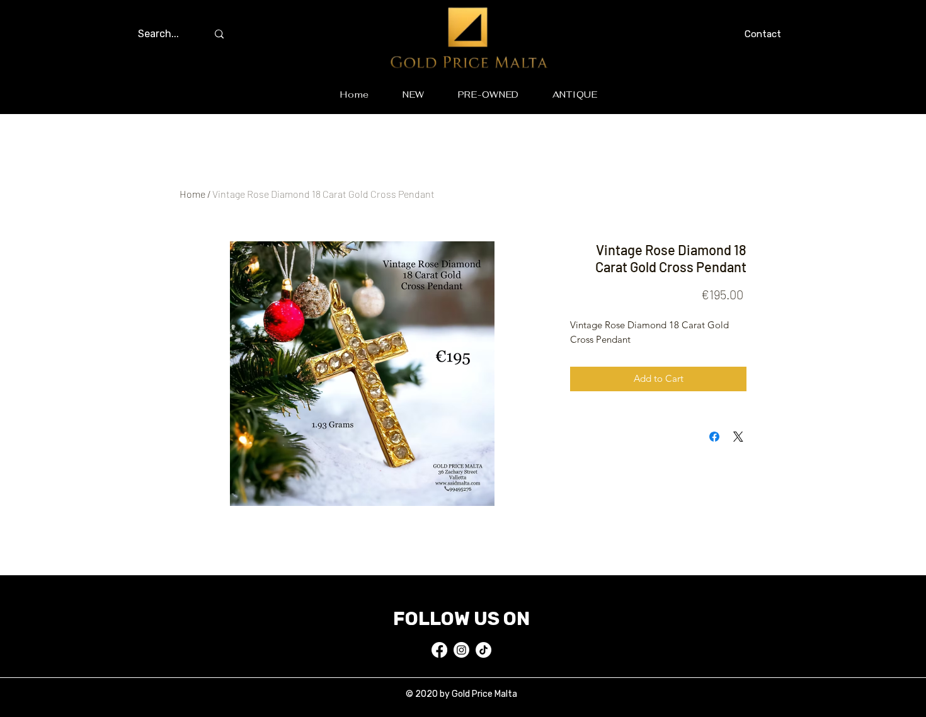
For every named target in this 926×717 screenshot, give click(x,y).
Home (192, 194)
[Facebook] (439, 650)
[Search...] (219, 34)
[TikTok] (483, 650)
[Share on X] (738, 436)
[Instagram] (461, 650)
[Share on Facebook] (714, 436)
